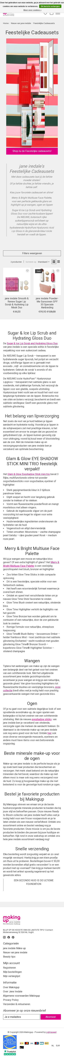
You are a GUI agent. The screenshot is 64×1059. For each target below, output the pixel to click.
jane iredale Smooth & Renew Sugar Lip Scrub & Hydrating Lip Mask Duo (17, 303)
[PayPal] (47, 1043)
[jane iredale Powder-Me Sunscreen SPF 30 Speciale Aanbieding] (47, 281)
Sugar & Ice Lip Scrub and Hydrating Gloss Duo (32, 343)
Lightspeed (51, 1032)
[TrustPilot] (10, 1054)
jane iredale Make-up (14, 948)
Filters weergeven (32, 253)
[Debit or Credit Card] (22, 1047)
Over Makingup (11, 987)
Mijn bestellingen (12, 971)
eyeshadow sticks (42, 719)
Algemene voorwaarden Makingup (21, 995)
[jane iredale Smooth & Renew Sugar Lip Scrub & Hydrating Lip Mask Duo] (16, 281)
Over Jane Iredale (12, 991)
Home (6, 23)
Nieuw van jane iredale (21, 23)
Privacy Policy (11, 999)
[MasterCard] (27, 1043)
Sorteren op (31, 262)
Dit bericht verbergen (50, 6)
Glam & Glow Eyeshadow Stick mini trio (29, 474)
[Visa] (32, 1043)
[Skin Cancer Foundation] (10, 1048)
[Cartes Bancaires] (42, 1043)
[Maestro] (37, 1043)
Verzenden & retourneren (16, 1004)
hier (50, 733)
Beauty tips (9, 956)
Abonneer (51, 1016)
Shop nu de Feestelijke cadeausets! (32, 151)
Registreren (9, 967)
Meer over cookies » (32, 10)
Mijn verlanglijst (11, 976)
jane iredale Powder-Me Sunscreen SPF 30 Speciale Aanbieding (47, 303)
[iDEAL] (22, 1043)
